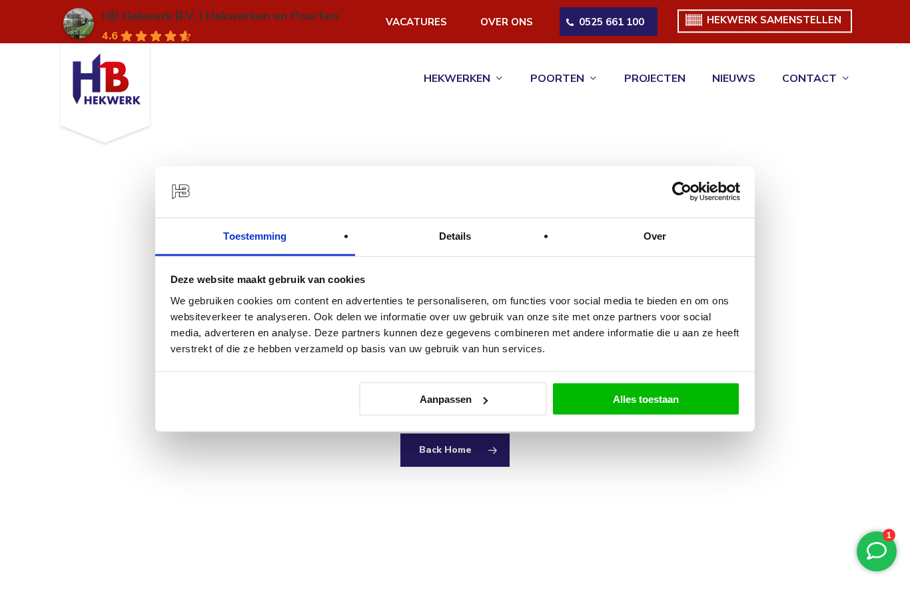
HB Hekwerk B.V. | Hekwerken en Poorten (220, 16)
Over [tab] (655, 235)
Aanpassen (446, 399)
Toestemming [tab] (254, 235)
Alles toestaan (646, 399)
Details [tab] (455, 235)
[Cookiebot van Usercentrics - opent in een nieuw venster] (682, 192)
